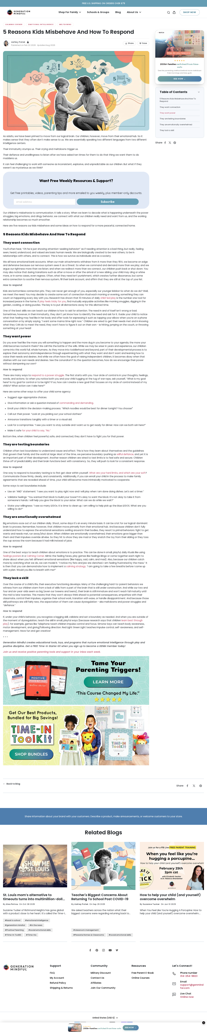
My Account (57, 977)
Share (131, 43)
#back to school (12, 920)
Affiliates (96, 982)
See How (178, 79)
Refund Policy (58, 982)
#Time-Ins (31, 935)
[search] (168, 12)
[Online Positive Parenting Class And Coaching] (76, 680)
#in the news (36, 925)
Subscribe (108, 202)
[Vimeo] (117, 950)
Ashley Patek (18, 42)
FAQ (52, 972)
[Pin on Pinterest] (175, 142)
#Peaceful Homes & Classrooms (88, 935)
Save (144, 43)
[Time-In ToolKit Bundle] (76, 736)
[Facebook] (90, 950)
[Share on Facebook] (166, 142)
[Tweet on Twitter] (170, 142)
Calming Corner (13, 24)
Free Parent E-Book (143, 972)
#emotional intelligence (36, 920)
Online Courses (141, 977)
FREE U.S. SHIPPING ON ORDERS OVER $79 (103, 3)
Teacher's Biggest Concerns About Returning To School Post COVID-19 (99, 897)
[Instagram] (103, 950)
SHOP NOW (189, 12)
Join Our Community (103, 987)
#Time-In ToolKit (13, 935)
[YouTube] (110, 950)
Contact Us (97, 977)
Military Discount (101, 972)
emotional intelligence (40, 24)
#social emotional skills (39, 930)
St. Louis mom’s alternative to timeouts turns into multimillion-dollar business (34, 897)
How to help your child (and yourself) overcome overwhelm (170, 897)
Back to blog (13, 783)
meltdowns (65, 24)
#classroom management (86, 930)
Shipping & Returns (61, 987)
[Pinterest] (96, 950)
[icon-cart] (174, 12)
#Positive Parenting (14, 930)
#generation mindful (15, 925)
